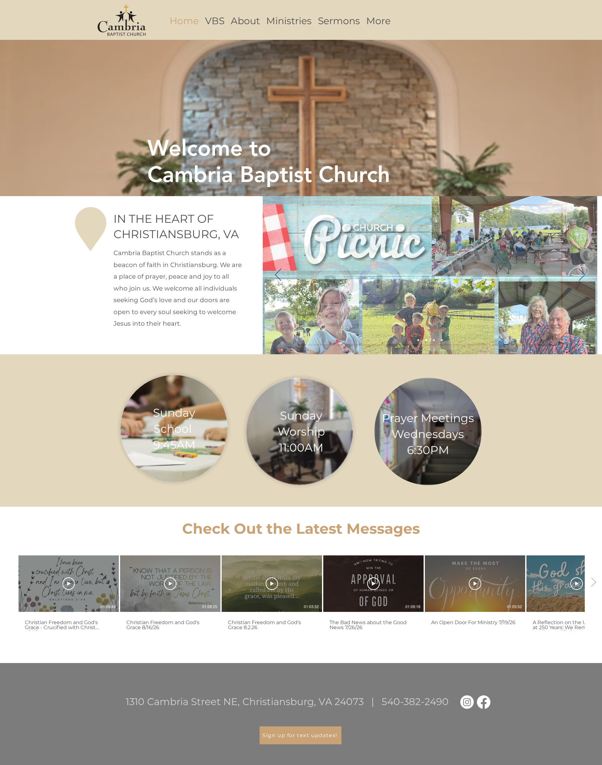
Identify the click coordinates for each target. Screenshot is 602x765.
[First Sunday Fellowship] (434, 340)
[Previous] (278, 275)
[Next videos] (593, 582)
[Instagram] (467, 702)
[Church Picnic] (426, 340)
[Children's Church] (442, 340)
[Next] (582, 275)
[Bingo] (418, 340)
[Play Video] (68, 583)
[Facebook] (483, 702)
